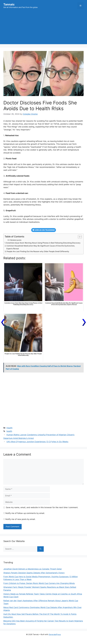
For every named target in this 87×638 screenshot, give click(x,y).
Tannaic (9, 4)
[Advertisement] (43, 28)
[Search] (40, 549)
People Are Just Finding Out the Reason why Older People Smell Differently (38, 251)
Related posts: (16, 240)
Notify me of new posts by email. (20, 519)
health (9, 431)
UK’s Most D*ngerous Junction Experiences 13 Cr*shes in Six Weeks (37, 442)
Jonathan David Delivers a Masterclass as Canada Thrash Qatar (32, 569)
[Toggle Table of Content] (78, 237)
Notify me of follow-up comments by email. (25, 513)
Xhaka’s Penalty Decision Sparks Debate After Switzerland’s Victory (34, 573)
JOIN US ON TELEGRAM (45, 230)
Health (9, 428)
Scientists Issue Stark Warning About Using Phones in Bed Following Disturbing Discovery (43, 243)
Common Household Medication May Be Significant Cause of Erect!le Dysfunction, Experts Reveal (40, 247)
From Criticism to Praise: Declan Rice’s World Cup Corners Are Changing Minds (39, 583)
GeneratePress (55, 634)
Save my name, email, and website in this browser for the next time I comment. (42, 507)
